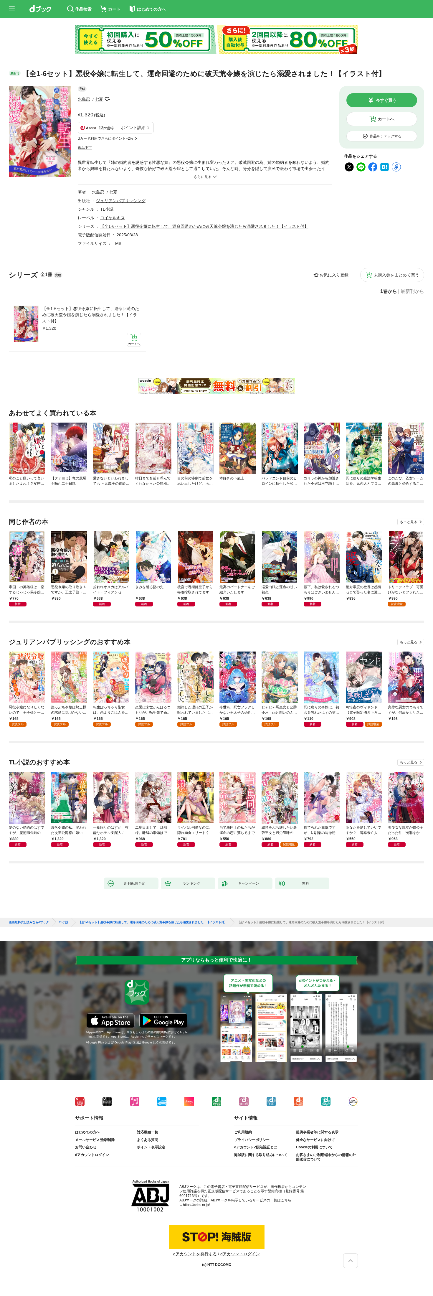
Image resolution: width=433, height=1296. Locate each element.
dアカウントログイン (92, 1155)
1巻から (388, 291)
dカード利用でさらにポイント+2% (105, 138)
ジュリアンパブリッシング (121, 200)
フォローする (107, 99)
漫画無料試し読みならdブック (29, 922)
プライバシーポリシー (252, 1140)
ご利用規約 (243, 1132)
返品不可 (85, 148)
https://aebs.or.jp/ (196, 1205)
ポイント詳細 (133, 127)
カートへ (386, 119)
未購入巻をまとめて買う (396, 275)
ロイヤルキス (112, 217)
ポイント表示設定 (151, 1147)
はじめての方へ (87, 1132)
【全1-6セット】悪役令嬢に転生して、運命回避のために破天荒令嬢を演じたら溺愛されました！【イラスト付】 (90, 314)
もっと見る (408, 522)
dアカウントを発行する (195, 1254)
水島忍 (84, 99)
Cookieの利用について (314, 1147)
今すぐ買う (386, 100)
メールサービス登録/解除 (95, 1140)
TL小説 (106, 209)
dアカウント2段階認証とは (255, 1147)
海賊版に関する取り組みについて (260, 1155)
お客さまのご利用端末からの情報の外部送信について (326, 1157)
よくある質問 (147, 1140)
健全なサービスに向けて (315, 1140)
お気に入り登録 (334, 275)
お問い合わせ (85, 1147)
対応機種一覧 (147, 1132)
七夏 (99, 99)
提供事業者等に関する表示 (317, 1132)
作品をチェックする (385, 136)
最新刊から (412, 291)
